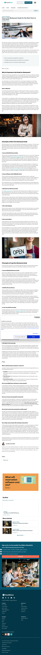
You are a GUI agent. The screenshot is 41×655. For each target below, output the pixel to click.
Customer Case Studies (22, 7)
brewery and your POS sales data (17, 169)
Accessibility (4, 648)
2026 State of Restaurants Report (20, 523)
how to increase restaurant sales (17, 156)
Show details (35, 333)
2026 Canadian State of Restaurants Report (22, 530)
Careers (3, 619)
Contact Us (4, 623)
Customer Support (24, 618)
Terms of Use (4, 644)
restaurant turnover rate (20, 311)
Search (35, 10)
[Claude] (6, 634)
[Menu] (35, 2)
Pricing (3, 613)
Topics (7, 7)
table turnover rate (8, 190)
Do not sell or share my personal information (10, 640)
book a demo (28, 2)
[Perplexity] (11, 634)
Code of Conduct (5, 652)
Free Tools (23, 611)
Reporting (5, 460)
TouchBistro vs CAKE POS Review (11, 512)
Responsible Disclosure (6, 650)
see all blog (20, 535)
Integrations (4, 611)
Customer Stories (24, 608)
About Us (3, 618)
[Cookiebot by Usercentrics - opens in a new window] (35, 317)
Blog (22, 604)
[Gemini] (8, 634)
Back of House (4, 608)
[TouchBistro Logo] (8, 2)
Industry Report (24, 606)
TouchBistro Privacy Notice (7, 642)
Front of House (4, 606)
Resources (13, 7)
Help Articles (23, 609)
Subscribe (20, 556)
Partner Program (5, 626)
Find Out (7, 487)
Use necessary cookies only (20, 336)
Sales (22, 619)
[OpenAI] (3, 634)
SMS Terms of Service (6, 646)
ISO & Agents (4, 628)
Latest (3, 7)
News (3, 621)
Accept (33, 336)
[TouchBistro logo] (8, 594)
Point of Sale (4, 604)
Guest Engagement (5, 609)
